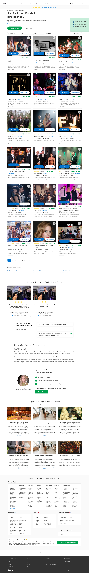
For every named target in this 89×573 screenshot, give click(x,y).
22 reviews (67, 60)
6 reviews (42, 171)
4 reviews (42, 208)
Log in (82, 3)
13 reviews (16, 134)
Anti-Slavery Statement (50, 564)
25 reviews (16, 243)
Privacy (9, 564)
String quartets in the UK (64, 270)
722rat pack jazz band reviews (49, 7)
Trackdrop (66, 570)
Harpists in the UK (11, 273)
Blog (28, 566)
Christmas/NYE (46, 3)
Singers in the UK (37, 270)
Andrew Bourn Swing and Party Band (21, 313)
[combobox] (13, 33)
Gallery (28, 564)
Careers (47, 563)
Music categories (30, 563)
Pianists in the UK (37, 273)
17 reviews (67, 245)
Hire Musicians (13, 3)
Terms (9, 563)
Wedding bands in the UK (13, 270)
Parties (29, 3)
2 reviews (36, 58)
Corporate (37, 3)
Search (73, 3)
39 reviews (16, 169)
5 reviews (16, 208)
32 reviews (67, 171)
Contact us (10, 566)
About (46, 561)
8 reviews (16, 58)
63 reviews (16, 97)
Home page (10, 10)
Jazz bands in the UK (63, 273)
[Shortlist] (78, 3)
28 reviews (42, 97)
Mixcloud (73, 570)
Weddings (22, 3)
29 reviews (67, 206)
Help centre (10, 561)
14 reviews (42, 134)
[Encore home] (5, 3)
